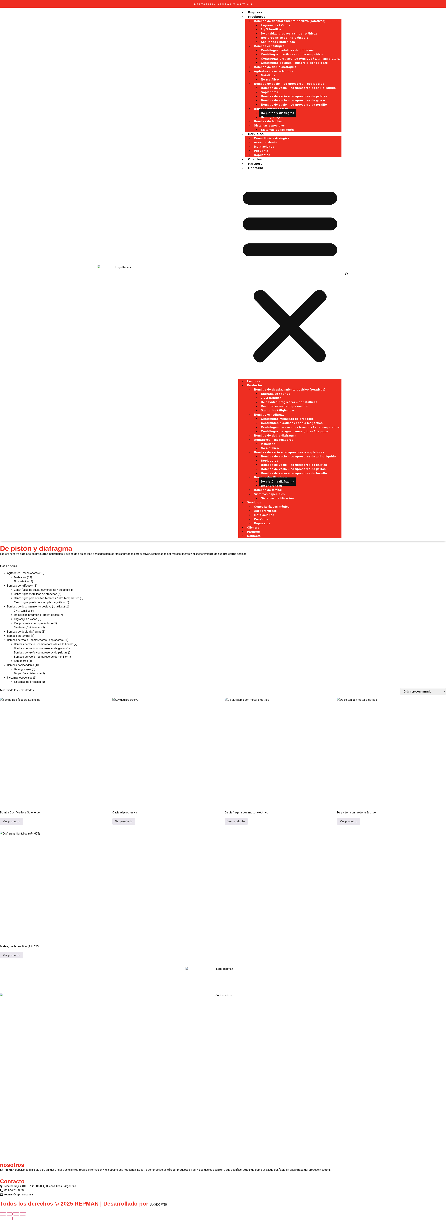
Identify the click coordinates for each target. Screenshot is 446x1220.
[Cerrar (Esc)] (23, 1213)
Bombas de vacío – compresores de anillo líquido (298, 87)
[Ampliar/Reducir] (3, 1213)
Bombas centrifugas (19, 585)
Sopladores (21, 661)
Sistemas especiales (19, 677)
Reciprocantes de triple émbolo (33, 623)
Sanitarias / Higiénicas (27, 627)
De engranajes (22, 669)
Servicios (256, 134)
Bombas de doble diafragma (24, 631)
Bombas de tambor (18, 635)
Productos (257, 16)
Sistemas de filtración (277, 129)
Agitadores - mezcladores (23, 573)
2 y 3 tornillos (22, 610)
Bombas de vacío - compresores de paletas (40, 652)
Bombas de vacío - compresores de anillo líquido (43, 644)
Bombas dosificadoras (20, 665)
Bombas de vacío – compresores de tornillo (294, 104)
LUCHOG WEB (158, 1204)
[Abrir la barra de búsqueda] (346, 274)
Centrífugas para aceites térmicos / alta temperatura (46, 598)
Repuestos (262, 523)
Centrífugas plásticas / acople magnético (39, 602)
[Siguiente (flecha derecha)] (10, 1218)
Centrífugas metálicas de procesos (35, 594)
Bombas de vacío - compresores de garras (40, 648)
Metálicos (20, 577)
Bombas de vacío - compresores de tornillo (40, 656)
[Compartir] (16, 1213)
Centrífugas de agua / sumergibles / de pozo (41, 589)
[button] (289, 274)
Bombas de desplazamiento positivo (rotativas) (36, 606)
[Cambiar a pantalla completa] (10, 1213)
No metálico (21, 581)
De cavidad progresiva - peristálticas (36, 615)
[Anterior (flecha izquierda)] (3, 1218)
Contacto (255, 168)
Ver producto (11, 821)
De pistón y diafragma (27, 673)
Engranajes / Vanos (25, 619)
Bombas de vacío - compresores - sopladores (35, 640)
